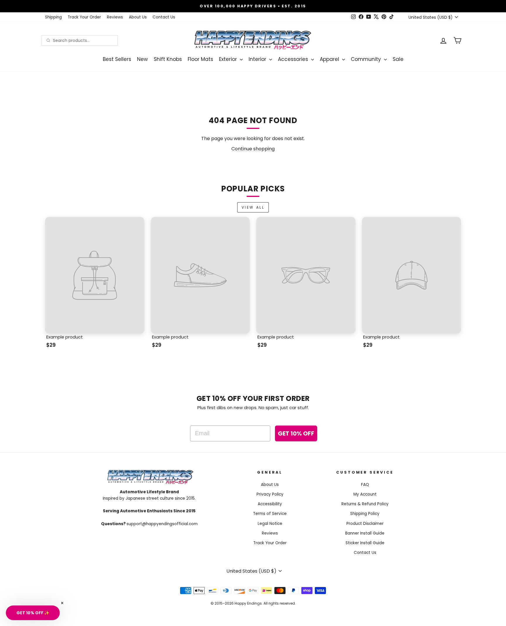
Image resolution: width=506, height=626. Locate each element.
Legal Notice (270, 523)
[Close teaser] (62, 603)
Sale (398, 59)
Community (366, 59)
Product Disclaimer (365, 523)
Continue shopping (253, 148)
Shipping (53, 17)
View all (253, 207)
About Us (138, 17)
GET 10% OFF (296, 433)
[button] (33, 612)
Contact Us (164, 17)
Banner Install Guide (364, 533)
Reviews (115, 17)
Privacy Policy (270, 494)
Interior (258, 59)
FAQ (365, 484)
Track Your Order (84, 17)
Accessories (294, 59)
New (142, 59)
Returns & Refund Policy (365, 504)
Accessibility (270, 504)
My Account (365, 494)
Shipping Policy (365, 513)
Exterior (228, 59)
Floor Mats (200, 59)
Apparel (330, 59)
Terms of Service (270, 513)
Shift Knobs (168, 59)
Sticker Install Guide (365, 543)
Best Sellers (117, 59)
